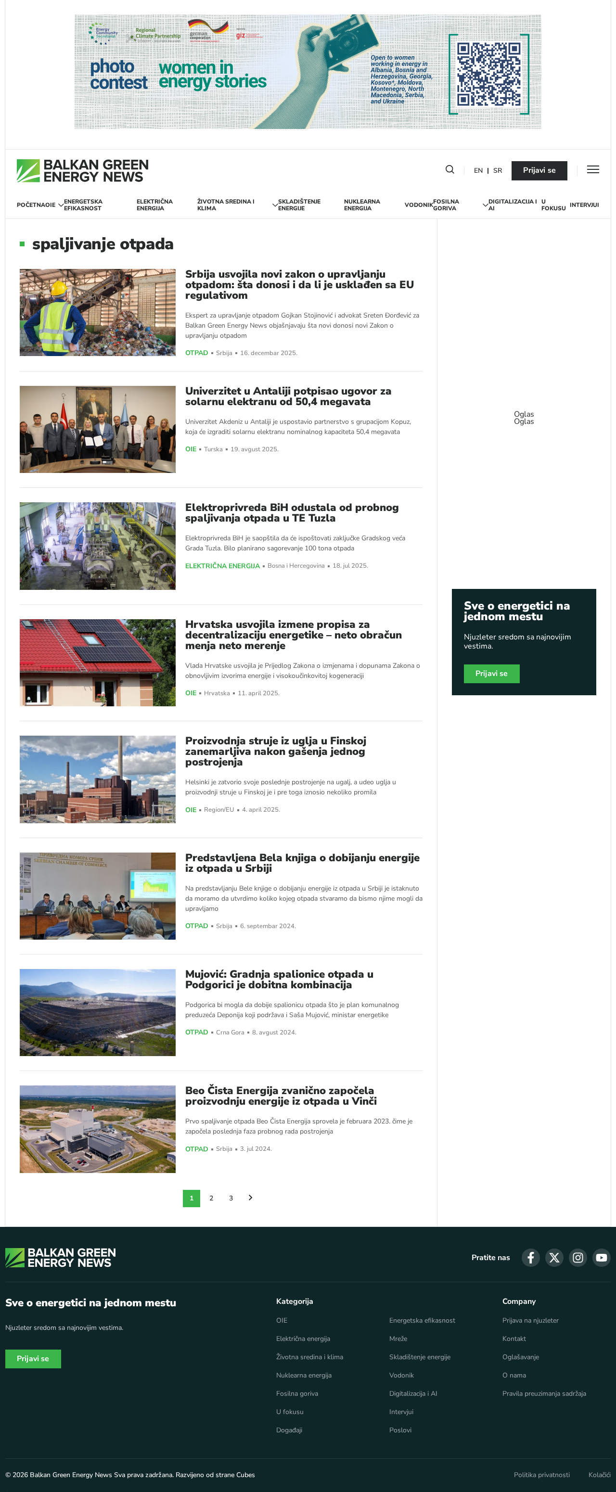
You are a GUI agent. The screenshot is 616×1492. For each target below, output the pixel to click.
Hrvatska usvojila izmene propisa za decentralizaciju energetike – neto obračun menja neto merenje (293, 635)
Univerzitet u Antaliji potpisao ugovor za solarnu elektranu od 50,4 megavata (288, 396)
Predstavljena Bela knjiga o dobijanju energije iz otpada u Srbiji (302, 863)
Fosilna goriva (446, 205)
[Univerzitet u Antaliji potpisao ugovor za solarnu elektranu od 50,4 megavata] (98, 429)
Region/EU (219, 810)
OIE (50, 205)
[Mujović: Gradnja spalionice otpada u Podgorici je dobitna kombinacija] (98, 1012)
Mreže (398, 1339)
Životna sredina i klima (226, 205)
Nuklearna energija (362, 205)
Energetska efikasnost (83, 205)
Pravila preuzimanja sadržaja (544, 1394)
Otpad (196, 353)
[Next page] (251, 1198)
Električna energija (155, 205)
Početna (31, 205)
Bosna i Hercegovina (296, 566)
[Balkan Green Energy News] (82, 170)
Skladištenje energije (299, 205)
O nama (514, 1375)
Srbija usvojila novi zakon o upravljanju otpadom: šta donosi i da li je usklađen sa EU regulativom (299, 285)
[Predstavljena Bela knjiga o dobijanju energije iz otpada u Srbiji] (98, 896)
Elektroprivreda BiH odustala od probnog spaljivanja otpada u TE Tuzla (292, 512)
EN (478, 171)
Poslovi (400, 1430)
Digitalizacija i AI (512, 205)
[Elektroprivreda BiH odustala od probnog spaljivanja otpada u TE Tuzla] (98, 545)
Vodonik (419, 205)
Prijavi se (539, 170)
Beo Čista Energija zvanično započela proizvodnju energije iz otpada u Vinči (281, 1096)
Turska (213, 449)
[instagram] (578, 1258)
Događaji (289, 1430)
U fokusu (553, 205)
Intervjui (584, 205)
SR (497, 171)
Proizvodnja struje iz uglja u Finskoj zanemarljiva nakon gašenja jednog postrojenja (275, 751)
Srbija (224, 353)
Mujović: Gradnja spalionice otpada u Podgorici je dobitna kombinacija (279, 979)
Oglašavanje (520, 1357)
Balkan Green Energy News (71, 1474)
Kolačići (600, 1475)
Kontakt (514, 1339)
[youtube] (601, 1258)
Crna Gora (230, 1033)
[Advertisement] (524, 413)
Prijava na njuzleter (530, 1321)
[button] (450, 171)
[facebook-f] (531, 1258)
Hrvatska (217, 693)
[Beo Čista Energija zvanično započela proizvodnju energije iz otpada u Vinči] (98, 1129)
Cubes (245, 1474)
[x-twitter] (554, 1258)
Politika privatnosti (542, 1475)
